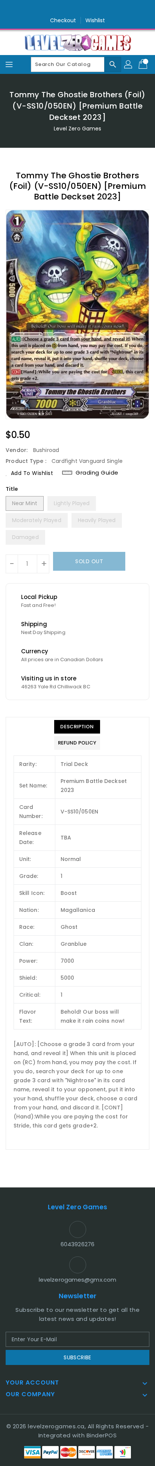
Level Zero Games (78, 128)
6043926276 (77, 1244)
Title (12, 489)
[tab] (77, 727)
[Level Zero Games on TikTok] (91, 8)
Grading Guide (97, 472)
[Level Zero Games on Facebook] (63, 8)
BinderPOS (102, 1435)
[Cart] (143, 64)
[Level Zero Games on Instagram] (77, 8)
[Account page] (128, 64)
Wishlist (95, 20)
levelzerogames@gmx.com (77, 1280)
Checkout (63, 20)
